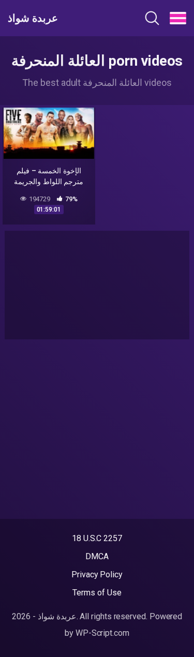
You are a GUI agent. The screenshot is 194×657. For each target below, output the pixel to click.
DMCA (97, 556)
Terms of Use (96, 593)
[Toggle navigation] (178, 18)
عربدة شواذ (33, 18)
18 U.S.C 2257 (97, 538)
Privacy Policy (97, 574)
